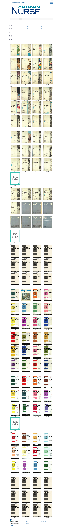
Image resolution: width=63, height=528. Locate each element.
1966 (27, 28)
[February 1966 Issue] (37, 222)
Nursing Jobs (20, 2)
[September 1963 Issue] (48, 338)
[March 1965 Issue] (26, 279)
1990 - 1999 (10, 28)
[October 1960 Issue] (37, 483)
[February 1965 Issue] (37, 279)
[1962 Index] (15, 423)
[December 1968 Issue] (15, 93)
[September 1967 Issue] (48, 137)
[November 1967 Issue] (26, 137)
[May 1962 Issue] (48, 396)
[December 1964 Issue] (15, 295)
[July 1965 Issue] (26, 265)
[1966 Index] (15, 236)
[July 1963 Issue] (26, 352)
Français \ (12, 1)
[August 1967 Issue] (15, 151)
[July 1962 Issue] (26, 396)
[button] (14, 19)
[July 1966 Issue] (26, 208)
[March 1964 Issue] (26, 323)
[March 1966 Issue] (26, 222)
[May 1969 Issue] (48, 64)
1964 (41, 26)
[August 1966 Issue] (15, 208)
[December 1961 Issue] (15, 439)
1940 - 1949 (10, 35)
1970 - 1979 (10, 31)
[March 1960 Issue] (26, 510)
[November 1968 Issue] (26, 93)
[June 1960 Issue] (37, 497)
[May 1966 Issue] (48, 208)
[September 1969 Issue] (48, 50)
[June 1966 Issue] (37, 208)
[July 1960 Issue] (26, 497)
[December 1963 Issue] (15, 338)
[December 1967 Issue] (15, 137)
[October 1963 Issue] (37, 338)
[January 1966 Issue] (48, 222)
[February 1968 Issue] (37, 121)
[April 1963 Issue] (15, 366)
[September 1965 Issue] (48, 251)
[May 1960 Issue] (48, 497)
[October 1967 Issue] (37, 137)
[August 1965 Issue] (15, 265)
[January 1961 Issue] (48, 467)
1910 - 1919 (10, 39)
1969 (27, 26)
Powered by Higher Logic (31, 527)
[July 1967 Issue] (26, 151)
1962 (41, 27)
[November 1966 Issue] (26, 194)
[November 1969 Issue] (26, 50)
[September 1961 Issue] (48, 439)
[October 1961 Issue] (37, 439)
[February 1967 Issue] (37, 164)
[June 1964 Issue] (37, 309)
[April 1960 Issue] (15, 510)
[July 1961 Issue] (26, 453)
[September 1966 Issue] (48, 194)
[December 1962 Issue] (15, 382)
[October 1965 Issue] (37, 251)
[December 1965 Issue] (15, 251)
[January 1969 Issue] (48, 77)
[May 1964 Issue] (48, 309)
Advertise (27, 521)
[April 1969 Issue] (15, 77)
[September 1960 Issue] (48, 483)
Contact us (27, 523)
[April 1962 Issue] (15, 410)
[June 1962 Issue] (37, 396)
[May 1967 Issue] (48, 151)
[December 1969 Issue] (15, 50)
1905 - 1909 (10, 40)
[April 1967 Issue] (15, 164)
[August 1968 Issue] (15, 107)
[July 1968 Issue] (26, 107)
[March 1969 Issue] (26, 77)
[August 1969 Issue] (15, 64)
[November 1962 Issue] (26, 382)
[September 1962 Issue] (48, 382)
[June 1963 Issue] (37, 352)
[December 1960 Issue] (15, 483)
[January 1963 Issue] (48, 366)
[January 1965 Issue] (48, 279)
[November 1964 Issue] (26, 295)
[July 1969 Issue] (26, 64)
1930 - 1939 (10, 36)
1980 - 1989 (10, 29)
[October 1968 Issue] (37, 93)
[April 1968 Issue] (15, 121)
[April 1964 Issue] (15, 323)
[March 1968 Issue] (26, 121)
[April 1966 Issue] (15, 222)
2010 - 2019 (10, 25)
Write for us (27, 522)
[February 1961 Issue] (37, 467)
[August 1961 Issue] (15, 453)
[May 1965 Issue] (48, 265)
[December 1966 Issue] (15, 194)
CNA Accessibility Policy (43, 521)
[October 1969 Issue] (37, 50)
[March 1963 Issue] (26, 366)
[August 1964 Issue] (15, 309)
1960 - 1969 (10, 32)
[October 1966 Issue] (37, 194)
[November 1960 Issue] (26, 483)
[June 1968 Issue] (37, 107)
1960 (41, 29)
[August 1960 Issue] (15, 497)
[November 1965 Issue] (26, 251)
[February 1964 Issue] (37, 323)
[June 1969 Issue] (37, 64)
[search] (52, 0)
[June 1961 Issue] (37, 453)
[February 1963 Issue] (37, 366)
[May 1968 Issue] (48, 107)
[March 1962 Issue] (26, 410)
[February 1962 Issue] (37, 410)
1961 (41, 28)
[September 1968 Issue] (48, 93)
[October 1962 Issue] (37, 382)
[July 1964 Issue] (26, 309)
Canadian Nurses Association (15, 2)
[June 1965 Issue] (37, 265)
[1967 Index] (15, 178)
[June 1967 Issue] (37, 151)
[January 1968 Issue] (48, 121)
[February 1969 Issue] (37, 77)
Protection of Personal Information (45, 522)
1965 (27, 29)
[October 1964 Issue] (37, 295)
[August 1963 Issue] (15, 352)
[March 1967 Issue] (26, 164)
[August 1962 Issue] (15, 396)
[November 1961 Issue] (26, 439)
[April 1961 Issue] (15, 467)
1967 (27, 27)
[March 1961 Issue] (26, 467)
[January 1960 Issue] (48, 510)
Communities (23, 2)
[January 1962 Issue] (48, 410)
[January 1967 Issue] (48, 164)
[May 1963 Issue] (48, 352)
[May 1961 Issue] (48, 453)
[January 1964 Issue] (48, 323)
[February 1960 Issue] (37, 510)
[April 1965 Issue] (15, 279)
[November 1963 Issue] (26, 338)
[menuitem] (15, 2)
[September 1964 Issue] (48, 295)
